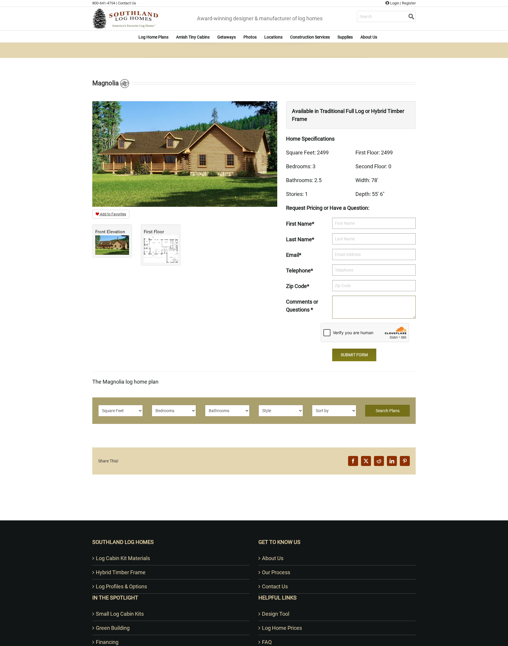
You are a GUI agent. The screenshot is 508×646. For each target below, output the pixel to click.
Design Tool (275, 614)
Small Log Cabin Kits (120, 614)
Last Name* (300, 239)
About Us (272, 558)
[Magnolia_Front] (184, 153)
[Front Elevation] (112, 245)
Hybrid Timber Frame (121, 572)
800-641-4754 (103, 3)
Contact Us (127, 3)
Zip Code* (297, 286)
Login (394, 3)
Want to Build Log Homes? (254, 512)
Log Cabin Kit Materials (123, 558)
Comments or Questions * (302, 306)
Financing (107, 642)
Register (409, 3)
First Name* (300, 224)
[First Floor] (161, 249)
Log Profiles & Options (121, 586)
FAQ (267, 642)
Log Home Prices (282, 628)
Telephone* (299, 270)
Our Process (276, 572)
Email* (293, 255)
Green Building (113, 628)
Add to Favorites (112, 214)
